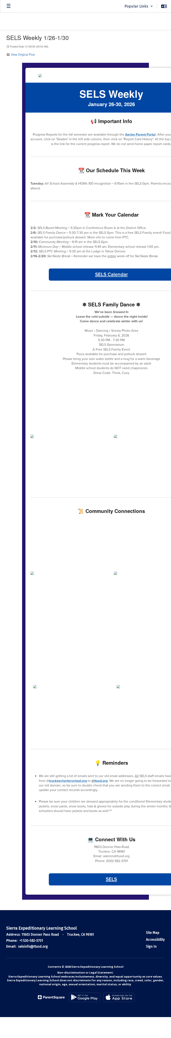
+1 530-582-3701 (31, 941)
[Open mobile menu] (8, 6)
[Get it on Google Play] (84, 997)
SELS (111, 879)
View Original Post (23, 54)
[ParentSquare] (51, 997)
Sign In (151, 946)
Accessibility (155, 940)
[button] (138, 6)
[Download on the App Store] (119, 997)
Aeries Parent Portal (140, 134)
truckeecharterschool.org (68, 780)
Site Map (152, 933)
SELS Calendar (111, 274)
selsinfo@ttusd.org (33, 946)
